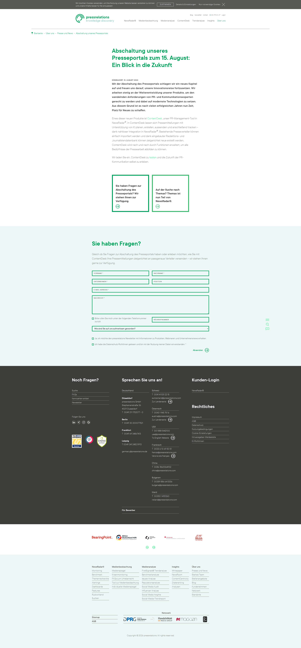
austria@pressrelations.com (164, 416)
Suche (75, 390)
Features (96, 591)
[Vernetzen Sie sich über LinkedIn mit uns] (74, 422)
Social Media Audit (150, 587)
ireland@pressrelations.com (164, 500)
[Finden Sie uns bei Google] (89, 422)
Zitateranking (178, 583)
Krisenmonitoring (119, 575)
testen (152, 157)
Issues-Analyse (149, 579)
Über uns (221, 21)
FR (215, 15)
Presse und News (65, 33)
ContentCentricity (180, 579)
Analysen (176, 587)
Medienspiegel (118, 571)
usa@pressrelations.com (163, 434)
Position (158, 282)
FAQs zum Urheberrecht (123, 579)
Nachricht (99, 298)
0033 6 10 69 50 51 (163, 449)
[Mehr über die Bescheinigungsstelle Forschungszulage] (89, 439)
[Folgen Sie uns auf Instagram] (84, 422)
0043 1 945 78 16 (161, 412)
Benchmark (97, 575)
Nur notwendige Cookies (209, 4)
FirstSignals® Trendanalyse (154, 571)
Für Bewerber (128, 510)
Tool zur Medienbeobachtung (125, 583)
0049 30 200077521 (133, 423)
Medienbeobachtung (148, 21)
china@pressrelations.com (164, 470)
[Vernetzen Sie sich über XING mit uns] (79, 422)
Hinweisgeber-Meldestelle (204, 437)
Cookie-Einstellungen (202, 433)
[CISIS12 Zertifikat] (102, 441)
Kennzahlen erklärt (80, 398)
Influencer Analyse (150, 591)
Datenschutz (197, 425)
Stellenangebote (199, 579)
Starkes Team (198, 575)
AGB (194, 421)
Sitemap (96, 617)
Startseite (38, 33)
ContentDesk (183, 21)
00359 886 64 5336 (163, 481)
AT (219, 15)
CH (217, 15)
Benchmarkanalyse (150, 575)
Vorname (98, 273)
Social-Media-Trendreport (154, 599)
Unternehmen (100, 282)
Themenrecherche (100, 579)
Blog (191, 15)
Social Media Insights (151, 595)
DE (210, 15)
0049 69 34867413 (132, 434)
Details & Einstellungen (186, 4)
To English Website (160, 438)
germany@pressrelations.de (134, 451)
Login (224, 15)
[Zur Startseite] (95, 18)
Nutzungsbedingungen (202, 429)
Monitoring (97, 571)
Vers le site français (160, 456)
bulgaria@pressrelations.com (165, 485)
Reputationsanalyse (151, 583)
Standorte (196, 595)
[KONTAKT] (267, 328)
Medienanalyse (168, 21)
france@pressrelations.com (164, 452)
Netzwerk (196, 591)
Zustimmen (165, 4)
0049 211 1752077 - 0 (133, 412)
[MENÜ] (267, 319)
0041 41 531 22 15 (161, 394)
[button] (147, 547)
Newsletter (198, 15)
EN (213, 15)
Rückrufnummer (161, 320)
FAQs (74, 394)
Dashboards (97, 587)
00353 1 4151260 (161, 496)
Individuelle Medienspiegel (124, 587)
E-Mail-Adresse (101, 290)
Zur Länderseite (159, 401)
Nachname (159, 273)
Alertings (96, 583)
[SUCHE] (267, 324)
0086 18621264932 (162, 467)
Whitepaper (177, 571)
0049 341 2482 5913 (133, 444)
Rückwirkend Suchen (97, 597)
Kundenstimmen (199, 587)
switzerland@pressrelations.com (166, 398)
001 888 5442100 (162, 431)
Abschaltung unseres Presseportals (92, 33)
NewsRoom (177, 575)
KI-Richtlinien (198, 441)
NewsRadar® (130, 21)
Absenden (198, 350)
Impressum (197, 417)
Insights (210, 21)
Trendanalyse (198, 21)
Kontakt (205, 15)
